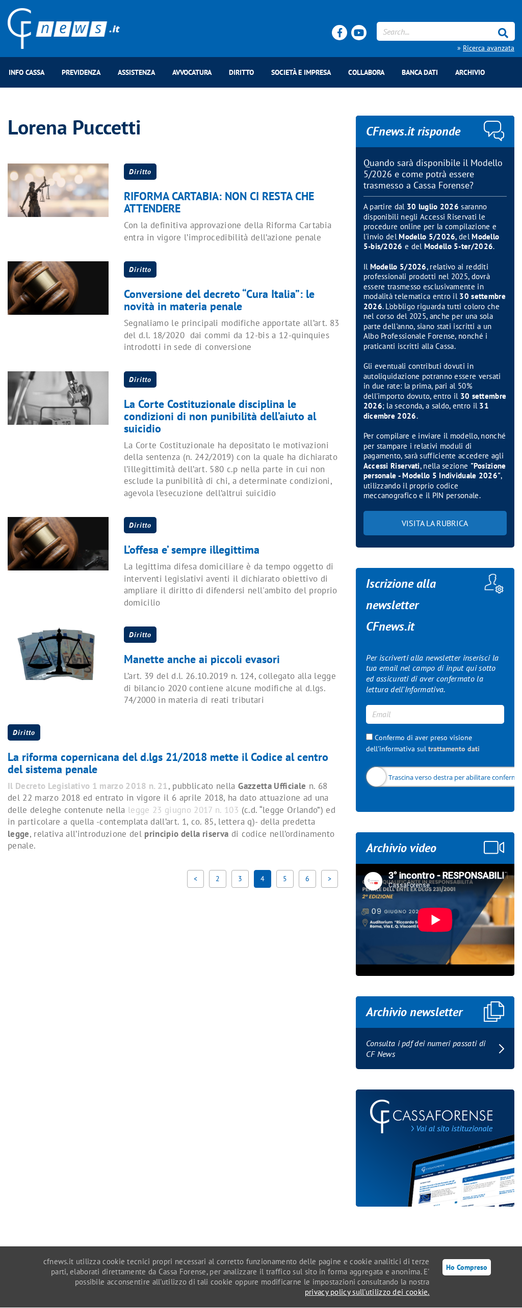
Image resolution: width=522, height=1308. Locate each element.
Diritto (241, 72)
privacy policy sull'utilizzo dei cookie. (367, 1292)
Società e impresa (301, 72)
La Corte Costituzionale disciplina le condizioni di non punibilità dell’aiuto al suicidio (220, 416)
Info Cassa (26, 72)
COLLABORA (366, 72)
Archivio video (401, 848)
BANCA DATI (420, 72)
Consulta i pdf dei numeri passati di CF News (426, 1048)
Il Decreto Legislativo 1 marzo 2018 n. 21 (88, 786)
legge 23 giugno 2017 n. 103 (182, 809)
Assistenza (136, 72)
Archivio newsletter (414, 1012)
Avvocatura (192, 72)
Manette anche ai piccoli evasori (202, 659)
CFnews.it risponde (413, 131)
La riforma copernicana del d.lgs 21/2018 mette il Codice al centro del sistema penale (168, 763)
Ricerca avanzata (488, 47)
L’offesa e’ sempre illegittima (191, 549)
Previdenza (81, 72)
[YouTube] (359, 32)
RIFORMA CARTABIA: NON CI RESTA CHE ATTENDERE (219, 202)
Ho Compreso (466, 1267)
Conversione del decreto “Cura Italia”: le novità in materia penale (219, 300)
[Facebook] (339, 32)
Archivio (470, 72)
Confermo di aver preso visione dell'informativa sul (423, 743)
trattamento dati (454, 748)
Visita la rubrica (435, 523)
